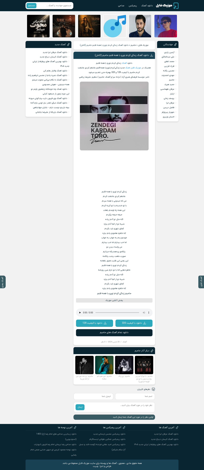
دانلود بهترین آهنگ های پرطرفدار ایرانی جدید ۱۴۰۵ (156, 444)
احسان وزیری (168, 116)
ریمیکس (133, 5)
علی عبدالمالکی (168, 56)
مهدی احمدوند (167, 75)
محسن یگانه (168, 70)
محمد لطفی (169, 61)
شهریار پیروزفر (168, 112)
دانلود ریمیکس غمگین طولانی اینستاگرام (107, 439)
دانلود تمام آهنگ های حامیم (114, 332)
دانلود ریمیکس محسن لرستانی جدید (109, 434)
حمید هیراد (169, 84)
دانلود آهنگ (147, 5)
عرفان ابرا (170, 103)
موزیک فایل (143, 45)
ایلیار (172, 93)
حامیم (133, 45)
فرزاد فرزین (169, 66)
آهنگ (124, 63)
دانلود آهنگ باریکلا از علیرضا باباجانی (51, 112)
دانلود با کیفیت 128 (92, 323)
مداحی (121, 5)
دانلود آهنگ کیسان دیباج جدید (53, 56)
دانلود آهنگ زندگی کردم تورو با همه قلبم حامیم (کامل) (122, 55)
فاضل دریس (168, 107)
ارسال (80, 407)
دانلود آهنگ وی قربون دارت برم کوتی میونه (48, 98)
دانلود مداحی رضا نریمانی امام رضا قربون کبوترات (55, 444)
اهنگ (127, 67)
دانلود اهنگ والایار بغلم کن (55, 70)
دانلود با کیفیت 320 (132, 323)
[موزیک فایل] (167, 6)
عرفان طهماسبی (167, 89)
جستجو (31, 5)
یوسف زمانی (169, 98)
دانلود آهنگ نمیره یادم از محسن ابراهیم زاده (47, 75)
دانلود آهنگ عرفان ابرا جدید (55, 52)
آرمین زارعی (169, 52)
